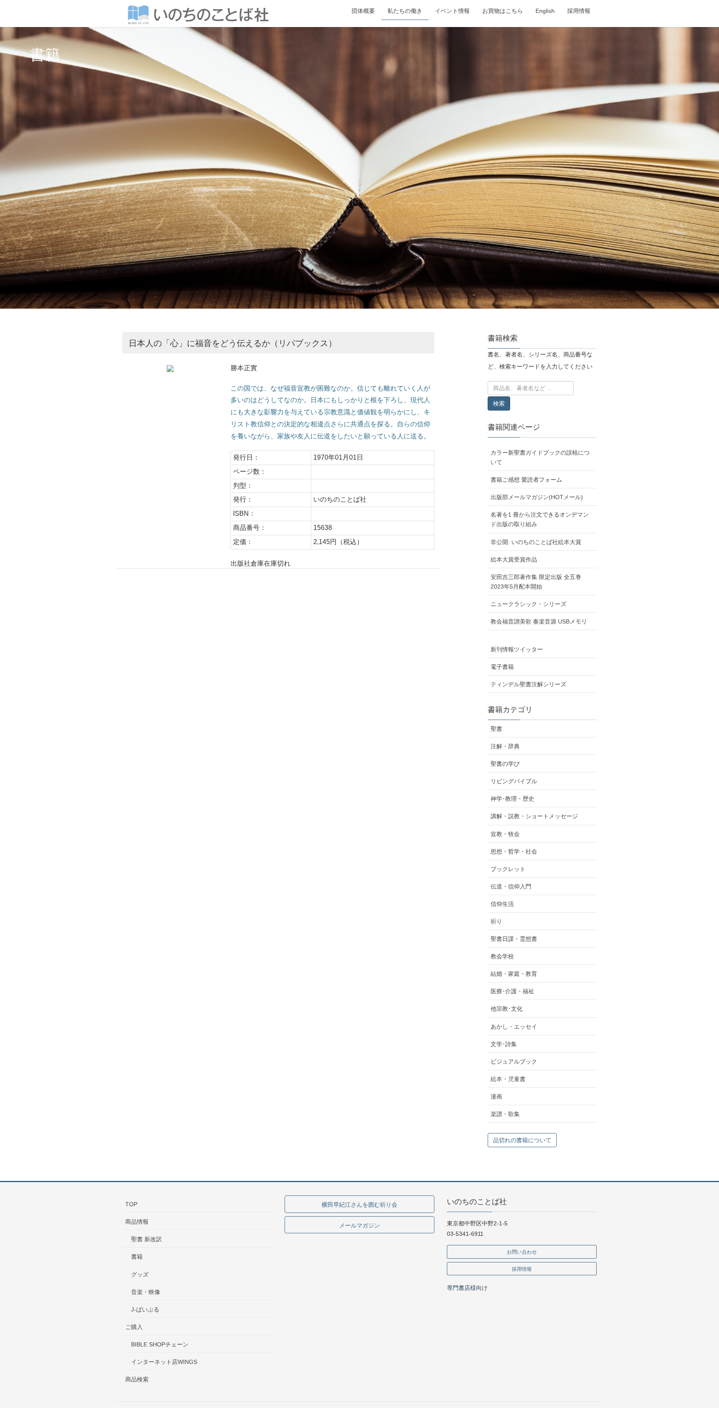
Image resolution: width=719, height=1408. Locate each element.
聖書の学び (505, 763)
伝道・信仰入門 (511, 886)
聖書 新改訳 (146, 1239)
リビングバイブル (514, 781)
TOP (131, 1204)
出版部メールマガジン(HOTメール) (537, 497)
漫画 (496, 1096)
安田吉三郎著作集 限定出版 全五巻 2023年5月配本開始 (536, 582)
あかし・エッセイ (514, 1026)
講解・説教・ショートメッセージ (534, 816)
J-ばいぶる (145, 1309)
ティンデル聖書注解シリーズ (528, 684)
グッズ (140, 1274)
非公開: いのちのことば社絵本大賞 (536, 542)
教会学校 (502, 956)
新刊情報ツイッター (517, 649)
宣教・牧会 (505, 834)
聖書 (496, 728)
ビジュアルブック (514, 1061)
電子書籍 (502, 666)
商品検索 (137, 1379)
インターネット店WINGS (164, 1362)
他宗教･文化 (507, 1008)
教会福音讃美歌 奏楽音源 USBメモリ (539, 621)
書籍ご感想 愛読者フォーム (526, 479)
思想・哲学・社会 (514, 851)
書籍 (137, 1256)
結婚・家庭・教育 (514, 973)
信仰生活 (502, 904)
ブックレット (508, 869)
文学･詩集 (504, 1044)
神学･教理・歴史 (512, 798)
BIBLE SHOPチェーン (159, 1344)
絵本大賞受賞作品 (514, 559)
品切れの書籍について (522, 1140)
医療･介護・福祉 (512, 991)
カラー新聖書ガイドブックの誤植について (540, 457)
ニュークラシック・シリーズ (528, 604)
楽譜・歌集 (505, 1114)
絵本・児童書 (508, 1079)
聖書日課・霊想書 (514, 938)
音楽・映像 (145, 1292)
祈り (496, 921)
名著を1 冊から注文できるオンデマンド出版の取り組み (540, 519)
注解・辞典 (505, 746)
